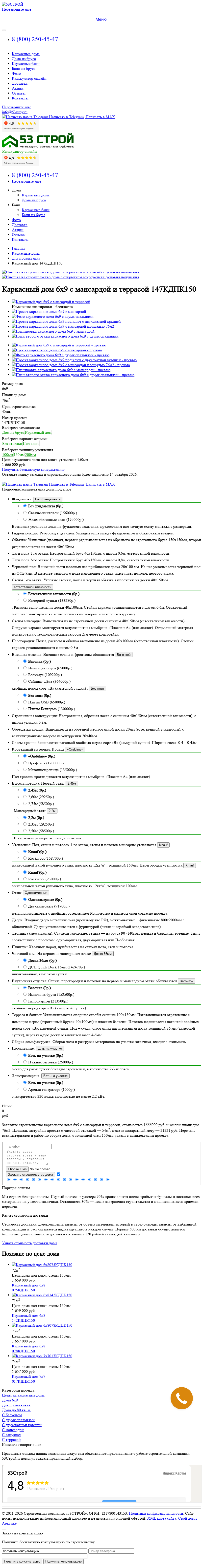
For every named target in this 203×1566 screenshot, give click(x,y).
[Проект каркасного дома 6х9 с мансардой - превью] (57, 350)
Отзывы (18, 93)
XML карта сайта (161, 1518)
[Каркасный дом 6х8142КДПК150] (42, 1295)
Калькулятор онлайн (29, 78)
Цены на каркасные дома (23, 1395)
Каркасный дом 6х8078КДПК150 (28, 1348)
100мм (7, 454)
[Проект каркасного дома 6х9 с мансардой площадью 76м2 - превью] (71, 364)
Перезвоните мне (16, 9)
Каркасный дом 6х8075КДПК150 (28, 1287)
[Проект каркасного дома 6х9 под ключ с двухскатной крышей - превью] (74, 360)
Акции (18, 88)
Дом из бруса (13, 432)
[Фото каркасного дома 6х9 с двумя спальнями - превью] (60, 355)
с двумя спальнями (18, 1419)
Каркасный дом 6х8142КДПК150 (28, 1318)
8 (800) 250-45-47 (35, 39)
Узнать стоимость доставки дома (29, 1243)
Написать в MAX (100, 116)
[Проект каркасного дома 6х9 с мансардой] (49, 311)
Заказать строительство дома (30, 1174)
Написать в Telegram (66, 116)
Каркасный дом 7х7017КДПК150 (28, 1379)
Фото (16, 73)
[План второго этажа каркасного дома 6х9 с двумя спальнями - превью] (73, 374)
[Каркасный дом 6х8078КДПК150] (42, 1325)
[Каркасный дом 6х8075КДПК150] (42, 1264)
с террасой (11, 1439)
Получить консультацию (63, 1561)
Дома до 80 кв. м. (16, 1410)
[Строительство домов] (12, 4)
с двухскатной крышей (22, 1424)
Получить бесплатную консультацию (33, 469)
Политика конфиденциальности (156, 1513)
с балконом (12, 1415)
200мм (30, 454)
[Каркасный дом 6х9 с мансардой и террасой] (51, 301)
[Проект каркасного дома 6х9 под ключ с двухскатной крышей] (66, 321)
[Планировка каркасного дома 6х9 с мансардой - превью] (61, 369)
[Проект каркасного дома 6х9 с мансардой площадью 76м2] (63, 326)
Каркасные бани (26, 63)
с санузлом (11, 1434)
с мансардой (13, 1429)
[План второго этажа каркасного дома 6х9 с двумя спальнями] (65, 336)
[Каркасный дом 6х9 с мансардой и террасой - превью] (59, 345)
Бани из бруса (23, 68)
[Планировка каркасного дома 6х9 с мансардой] (53, 331)
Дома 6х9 (10, 1400)
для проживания (16, 1405)
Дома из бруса (24, 58)
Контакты (20, 98)
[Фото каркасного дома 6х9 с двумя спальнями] (53, 316)
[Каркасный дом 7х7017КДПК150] (42, 1356)
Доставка (19, 83)
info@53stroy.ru (14, 112)
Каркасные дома (26, 53)
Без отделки (12, 443)
